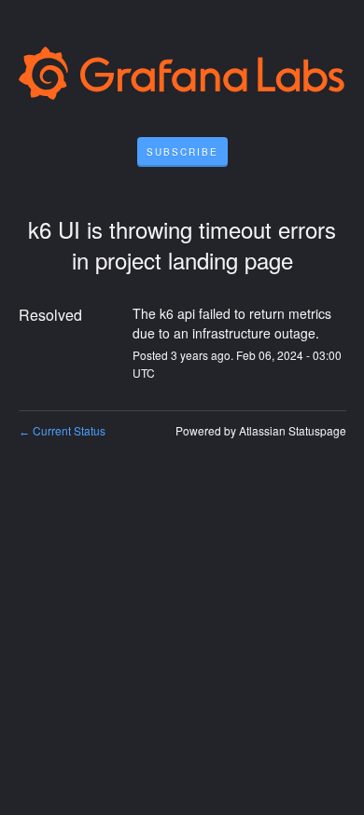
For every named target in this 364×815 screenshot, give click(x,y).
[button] (182, 152)
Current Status (62, 430)
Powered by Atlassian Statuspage (260, 430)
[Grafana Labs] (182, 77)
